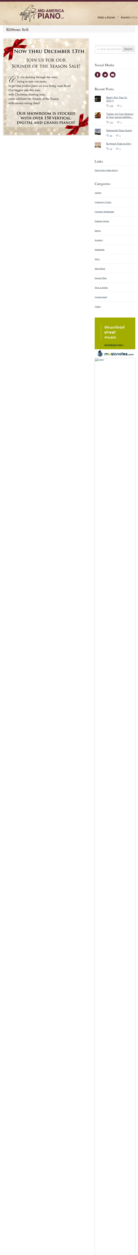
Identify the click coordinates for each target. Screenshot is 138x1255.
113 (111, 122)
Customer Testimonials (104, 211)
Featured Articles (102, 221)
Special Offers (101, 278)
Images (98, 230)
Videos (98, 306)
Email (113, 75)
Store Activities (101, 287)
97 (111, 148)
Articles (98, 192)
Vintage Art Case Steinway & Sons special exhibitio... (120, 115)
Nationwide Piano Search (119, 130)
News (97, 259)
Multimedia (99, 249)
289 (111, 105)
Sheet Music (100, 268)
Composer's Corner (103, 202)
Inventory (99, 240)
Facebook (97, 75)
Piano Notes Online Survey (106, 170)
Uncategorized (101, 296)
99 (111, 135)
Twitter (105, 75)
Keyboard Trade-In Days (118, 143)
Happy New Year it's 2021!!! (116, 99)
